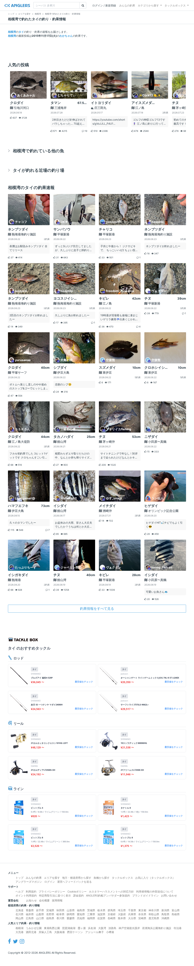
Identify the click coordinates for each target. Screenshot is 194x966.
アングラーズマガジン (29, 881)
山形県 (71, 910)
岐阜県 (60, 914)
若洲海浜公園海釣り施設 (156, 928)
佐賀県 (101, 918)
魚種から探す (102, 877)
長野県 (50, 914)
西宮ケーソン (75, 932)
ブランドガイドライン (145, 895)
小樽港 (110, 932)
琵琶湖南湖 (68, 928)
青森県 (30, 910)
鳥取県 (165, 914)
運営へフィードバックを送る (74, 881)
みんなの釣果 (127, 5)
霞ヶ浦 (82, 928)
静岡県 (71, 914)
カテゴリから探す (148, 5)
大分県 (132, 918)
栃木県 (101, 910)
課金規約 (78, 895)
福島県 (81, 910)
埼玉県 (122, 910)
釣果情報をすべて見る (97, 609)
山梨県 (40, 914)
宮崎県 (142, 918)
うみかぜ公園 (34, 928)
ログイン (49, 881)
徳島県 (50, 918)
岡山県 (19, 918)
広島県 (30, 918)
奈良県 (142, 914)
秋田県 (60, 910)
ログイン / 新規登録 (104, 5)
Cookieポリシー (77, 891)
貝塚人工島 (45, 932)
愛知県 (81, 914)
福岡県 (91, 918)
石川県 (19, 914)
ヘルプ (19, 891)
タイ (21, 31)
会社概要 (44, 900)
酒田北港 (31, 932)
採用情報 (57, 900)
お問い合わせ (169, 895)
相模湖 (19, 928)
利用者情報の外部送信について (154, 891)
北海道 (19, 910)
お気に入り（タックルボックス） (155, 877)
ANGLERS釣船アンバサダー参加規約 (108, 895)
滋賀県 (101, 914)
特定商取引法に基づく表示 (55, 895)
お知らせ (31, 900)
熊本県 (122, 918)
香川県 (60, 918)
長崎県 (112, 918)
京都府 (112, 914)
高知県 (81, 918)
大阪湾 (102, 928)
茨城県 (91, 910)
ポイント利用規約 (26, 895)
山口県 (40, 918)
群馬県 (112, 910)
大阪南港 (59, 932)
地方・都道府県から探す (76, 877)
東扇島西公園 (52, 928)
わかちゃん (66, 35)
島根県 (176, 914)
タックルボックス (175, 5)
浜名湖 (92, 928)
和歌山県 (154, 914)
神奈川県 (154, 910)
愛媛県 (71, 918)
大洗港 (19, 932)
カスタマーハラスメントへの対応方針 (111, 891)
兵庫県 (132, 914)
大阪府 (122, 914)
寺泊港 (177, 928)
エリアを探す (52, 877)
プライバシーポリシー (52, 891)
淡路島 (112, 928)
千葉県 (132, 910)
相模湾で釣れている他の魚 (38, 150)
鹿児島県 (154, 918)
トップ (19, 877)
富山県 (176, 910)
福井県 (30, 914)
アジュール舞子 (94, 932)
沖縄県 (165, 918)
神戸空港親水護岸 (129, 928)
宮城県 (50, 910)
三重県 (91, 914)
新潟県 (165, 910)
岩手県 (40, 910)
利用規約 (31, 891)
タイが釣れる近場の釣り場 (38, 170)
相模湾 (12, 31)
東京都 (142, 910)
